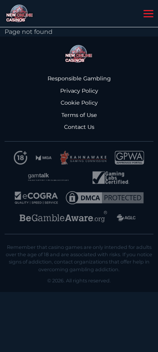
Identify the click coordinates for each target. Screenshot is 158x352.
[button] (148, 13)
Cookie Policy (79, 102)
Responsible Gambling (79, 78)
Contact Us (79, 126)
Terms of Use (79, 115)
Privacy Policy (79, 90)
